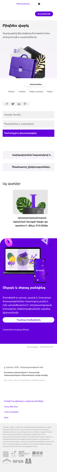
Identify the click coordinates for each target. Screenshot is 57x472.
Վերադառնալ (36, 84)
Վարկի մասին (12, 114)
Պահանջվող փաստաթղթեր (20, 133)
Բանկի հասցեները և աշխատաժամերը (23, 401)
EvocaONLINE (44, 14)
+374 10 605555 (11, 412)
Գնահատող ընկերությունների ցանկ (33, 167)
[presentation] (3, 208)
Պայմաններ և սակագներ (19, 124)
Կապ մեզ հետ (11, 406)
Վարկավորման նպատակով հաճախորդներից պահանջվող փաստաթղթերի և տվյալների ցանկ (33, 155)
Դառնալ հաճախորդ (29, 320)
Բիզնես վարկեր (36, 92)
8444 (6, 417)
